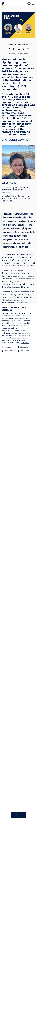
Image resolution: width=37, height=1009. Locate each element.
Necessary (8, 347)
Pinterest (23, 49)
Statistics (24, 347)
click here (25, 343)
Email (27, 49)
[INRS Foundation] (5, 3)
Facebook (9, 49)
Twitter (13, 49)
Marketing (24, 351)
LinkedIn (18, 49)
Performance (9, 351)
